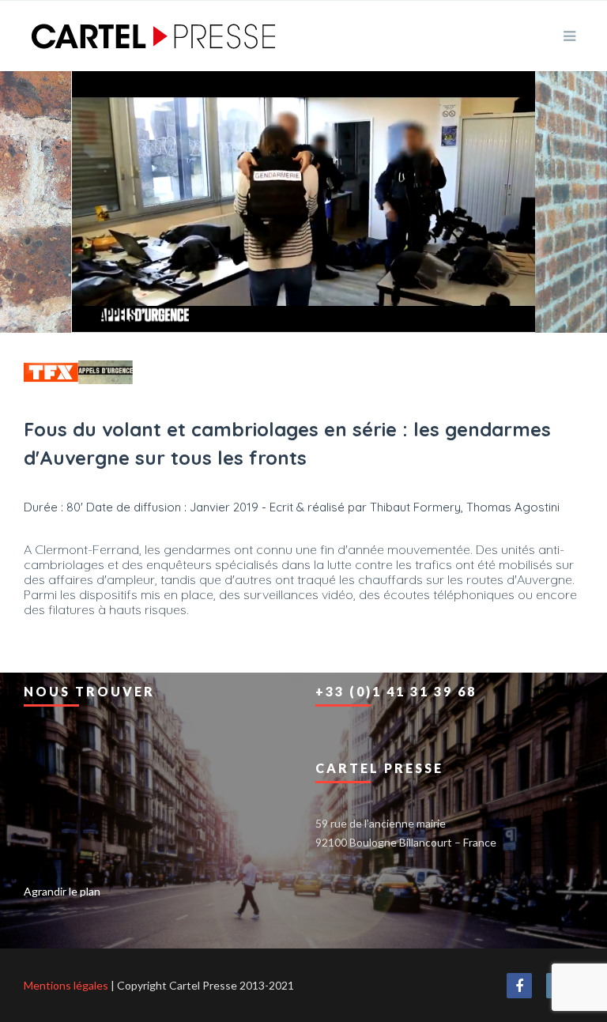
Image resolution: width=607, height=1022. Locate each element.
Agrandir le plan (62, 891)
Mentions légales (66, 985)
